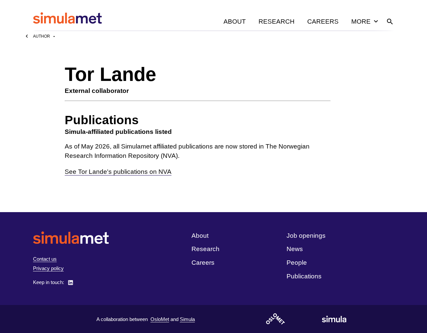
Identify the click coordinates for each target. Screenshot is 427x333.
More (361, 21)
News (295, 248)
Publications (304, 276)
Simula (187, 319)
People (297, 262)
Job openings (306, 235)
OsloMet (159, 319)
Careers (323, 21)
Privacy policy (48, 268)
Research (277, 21)
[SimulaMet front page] (71, 237)
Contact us (45, 259)
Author (41, 36)
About (235, 21)
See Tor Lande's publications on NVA (118, 171)
